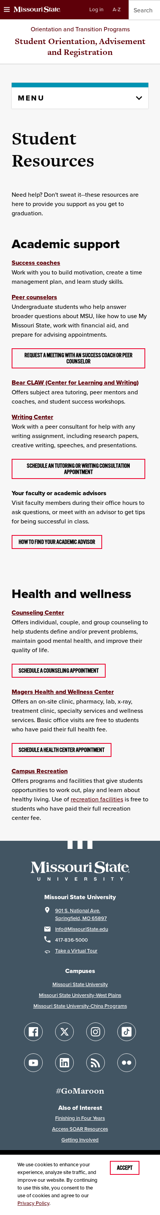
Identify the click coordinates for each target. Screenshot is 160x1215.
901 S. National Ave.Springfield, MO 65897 (81, 914)
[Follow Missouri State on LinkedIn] (64, 1062)
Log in (96, 9)
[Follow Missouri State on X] (64, 1031)
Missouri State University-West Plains (80, 995)
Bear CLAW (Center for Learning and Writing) (75, 382)
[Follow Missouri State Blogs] (95, 1062)
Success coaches (36, 262)
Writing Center (32, 416)
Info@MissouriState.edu (81, 929)
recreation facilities (97, 799)
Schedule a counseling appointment (59, 670)
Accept (124, 1167)
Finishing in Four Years (80, 1118)
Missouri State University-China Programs (80, 1006)
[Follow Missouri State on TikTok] (126, 1031)
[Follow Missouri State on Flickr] (126, 1062)
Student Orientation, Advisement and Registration (80, 46)
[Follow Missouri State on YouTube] (33, 1062)
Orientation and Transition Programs (80, 29)
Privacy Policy (33, 1203)
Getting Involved (80, 1139)
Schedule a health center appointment (61, 749)
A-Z (117, 9)
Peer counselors (34, 297)
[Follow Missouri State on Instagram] (95, 1031)
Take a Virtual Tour (76, 950)
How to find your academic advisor (57, 541)
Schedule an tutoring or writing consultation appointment (78, 468)
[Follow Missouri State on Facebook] (33, 1031)
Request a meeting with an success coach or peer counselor (78, 358)
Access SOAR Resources (80, 1129)
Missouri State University (80, 984)
